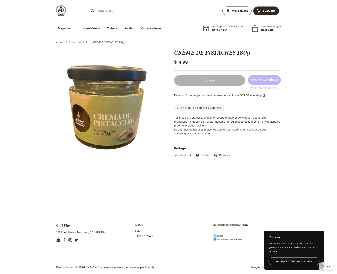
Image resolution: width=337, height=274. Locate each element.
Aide (137, 231)
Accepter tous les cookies (294, 261)
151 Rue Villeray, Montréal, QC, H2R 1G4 (81, 232)
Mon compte (240, 10)
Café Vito (91, 267)
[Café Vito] (61, 10)
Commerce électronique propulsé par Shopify (126, 267)
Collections (75, 42)
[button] (266, 10)
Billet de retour (144, 236)
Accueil (60, 42)
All (87, 42)
